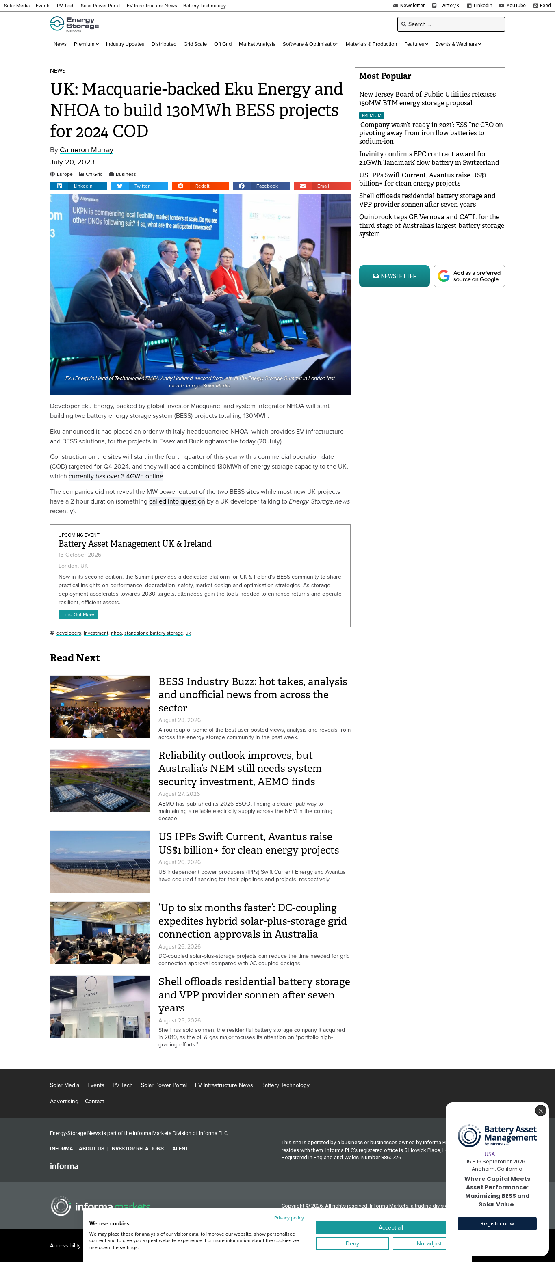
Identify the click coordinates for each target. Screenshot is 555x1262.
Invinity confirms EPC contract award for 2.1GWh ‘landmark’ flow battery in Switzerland (429, 158)
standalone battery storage (153, 633)
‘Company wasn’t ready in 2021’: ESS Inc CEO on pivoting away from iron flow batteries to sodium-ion (431, 133)
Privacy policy (289, 1217)
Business (126, 174)
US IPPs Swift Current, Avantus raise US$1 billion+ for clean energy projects (248, 843)
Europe (65, 174)
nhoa (116, 633)
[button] (78, 186)
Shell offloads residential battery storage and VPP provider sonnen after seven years (254, 994)
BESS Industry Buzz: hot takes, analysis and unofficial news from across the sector (252, 694)
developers (68, 633)
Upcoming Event (79, 535)
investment (96, 633)
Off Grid (94, 174)
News (57, 71)
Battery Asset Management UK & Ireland (135, 544)
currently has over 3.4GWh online (116, 476)
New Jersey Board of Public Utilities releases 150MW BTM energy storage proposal (427, 98)
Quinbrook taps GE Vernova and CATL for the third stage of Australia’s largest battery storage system (431, 225)
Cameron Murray (86, 150)
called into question (177, 501)
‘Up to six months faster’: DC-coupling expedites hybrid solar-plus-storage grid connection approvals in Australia (252, 920)
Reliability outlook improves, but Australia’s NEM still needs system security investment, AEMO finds (240, 768)
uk (188, 633)
